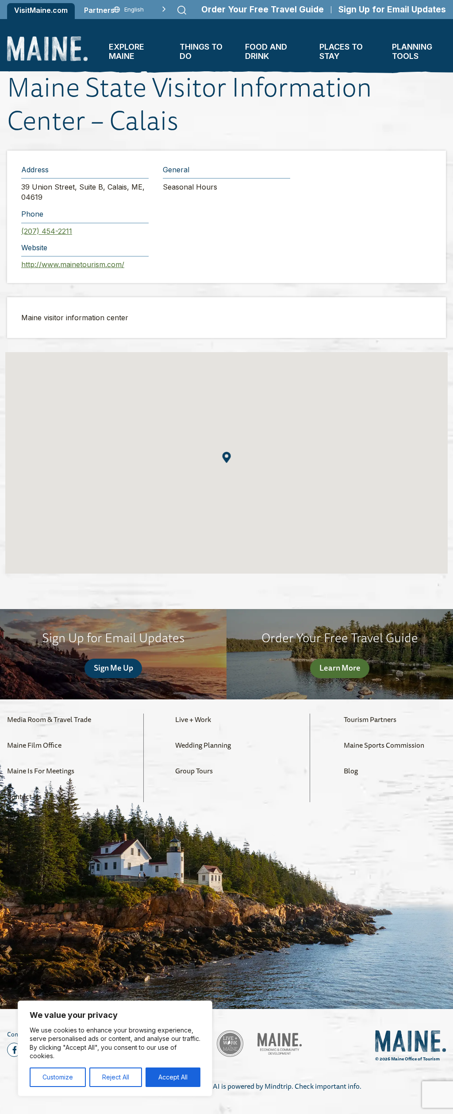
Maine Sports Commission (384, 745)
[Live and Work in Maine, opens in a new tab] (230, 1043)
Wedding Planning (203, 745)
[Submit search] (181, 10)
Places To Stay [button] (341, 51)
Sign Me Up (113, 667)
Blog (351, 770)
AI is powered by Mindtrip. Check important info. (287, 1086)
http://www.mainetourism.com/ (72, 264)
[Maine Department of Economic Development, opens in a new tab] (279, 1044)
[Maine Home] (47, 48)
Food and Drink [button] (266, 51)
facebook (14, 1050)
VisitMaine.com (41, 10)
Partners (99, 10)
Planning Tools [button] (412, 51)
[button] (227, 457)
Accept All (173, 1077)
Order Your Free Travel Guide (262, 9)
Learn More (340, 667)
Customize (57, 1077)
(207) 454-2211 (46, 231)
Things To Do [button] (201, 51)
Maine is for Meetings (40, 770)
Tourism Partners (370, 719)
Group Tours (194, 770)
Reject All (115, 1077)
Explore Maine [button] (126, 51)
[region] (115, 1048)
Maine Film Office (34, 745)
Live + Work (193, 719)
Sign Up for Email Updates (392, 9)
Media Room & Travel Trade (49, 719)
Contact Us (24, 796)
